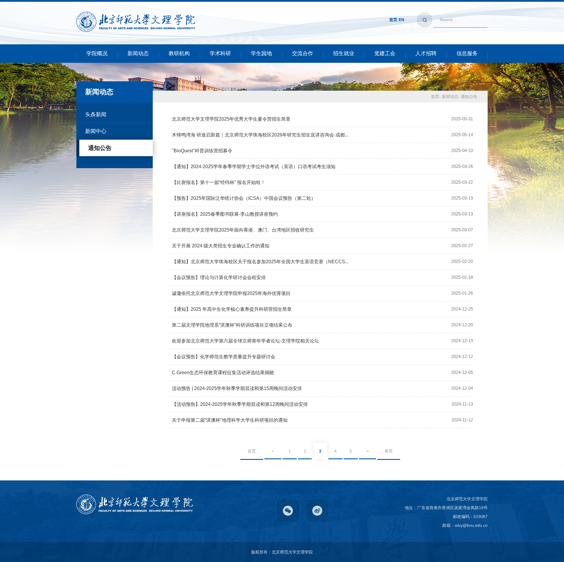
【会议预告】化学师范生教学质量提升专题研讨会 (223, 356)
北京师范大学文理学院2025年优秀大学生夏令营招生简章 (231, 119)
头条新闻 (95, 114)
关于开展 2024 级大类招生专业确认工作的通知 (220, 245)
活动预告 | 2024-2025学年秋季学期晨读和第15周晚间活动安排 (237, 388)
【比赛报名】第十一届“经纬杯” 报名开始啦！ (218, 182)
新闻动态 (138, 53)
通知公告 (100, 148)
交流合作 (302, 53)
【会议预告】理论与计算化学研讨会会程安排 (219, 277)
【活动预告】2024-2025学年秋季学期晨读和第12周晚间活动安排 (240, 404)
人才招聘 (426, 53)
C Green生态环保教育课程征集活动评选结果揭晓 (223, 372)
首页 (393, 19)
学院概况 (97, 53)
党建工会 (384, 53)
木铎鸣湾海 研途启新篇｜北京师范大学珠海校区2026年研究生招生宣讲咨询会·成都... (260, 134)
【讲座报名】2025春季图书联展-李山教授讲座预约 (225, 214)
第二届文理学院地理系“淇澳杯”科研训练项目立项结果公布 (232, 325)
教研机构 (179, 53)
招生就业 (343, 53)
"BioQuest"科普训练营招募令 (202, 150)
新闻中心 (95, 131)
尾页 (389, 451)
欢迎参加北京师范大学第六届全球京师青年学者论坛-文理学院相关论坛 (245, 340)
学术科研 (220, 53)
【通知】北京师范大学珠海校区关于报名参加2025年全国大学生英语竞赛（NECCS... (260, 261)
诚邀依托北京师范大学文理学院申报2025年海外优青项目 (231, 293)
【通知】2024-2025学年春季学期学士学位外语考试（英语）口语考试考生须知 (253, 166)
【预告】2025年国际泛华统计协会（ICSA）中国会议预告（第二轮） (244, 198)
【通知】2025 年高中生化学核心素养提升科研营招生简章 (232, 309)
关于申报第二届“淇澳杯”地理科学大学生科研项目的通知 (230, 420)
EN (401, 19)
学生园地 (261, 53)
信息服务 (467, 53)
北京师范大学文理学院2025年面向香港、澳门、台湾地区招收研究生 (243, 229)
